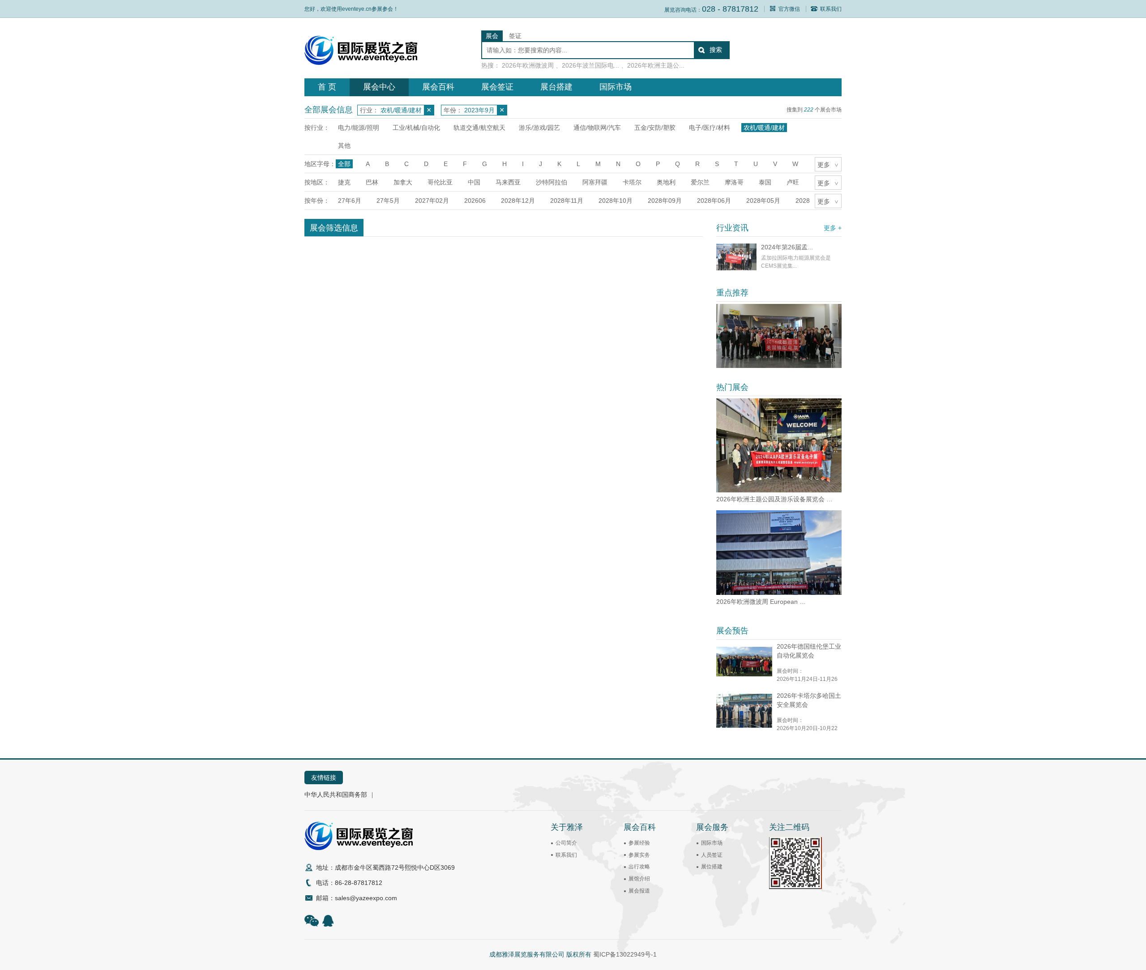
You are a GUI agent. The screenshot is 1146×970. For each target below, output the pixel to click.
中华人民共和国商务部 (335, 794)
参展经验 (639, 843)
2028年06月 (714, 200)
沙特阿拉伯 (551, 182)
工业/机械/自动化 (416, 127)
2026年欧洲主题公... (655, 65)
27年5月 (388, 200)
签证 (515, 35)
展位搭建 (712, 866)
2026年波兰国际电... (590, 65)
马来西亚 (508, 182)
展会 (492, 35)
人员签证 (712, 855)
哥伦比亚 (440, 182)
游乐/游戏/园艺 (539, 127)
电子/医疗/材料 (709, 127)
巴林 (372, 182)
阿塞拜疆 (594, 182)
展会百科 (438, 86)
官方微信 (789, 9)
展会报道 (639, 891)
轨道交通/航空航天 (479, 127)
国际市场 (615, 86)
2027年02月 (432, 200)
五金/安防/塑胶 (655, 127)
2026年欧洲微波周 (528, 65)
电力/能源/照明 (358, 127)
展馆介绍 (639, 879)
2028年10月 (616, 200)
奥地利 (666, 182)
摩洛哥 (734, 182)
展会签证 (497, 86)
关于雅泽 (567, 827)
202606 (475, 200)
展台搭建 (556, 86)
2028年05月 (763, 200)
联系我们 (831, 9)
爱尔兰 (700, 182)
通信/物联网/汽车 (597, 127)
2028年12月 (518, 200)
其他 (344, 145)
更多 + (833, 227)
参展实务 (639, 855)
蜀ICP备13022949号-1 (625, 954)
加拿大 (402, 182)
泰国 (765, 182)
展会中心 (379, 86)
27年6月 (349, 200)
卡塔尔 (632, 182)
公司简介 (566, 843)
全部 (344, 163)
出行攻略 (639, 866)
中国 (474, 182)
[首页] (360, 62)
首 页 (327, 86)
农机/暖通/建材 (764, 127)
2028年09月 (665, 200)
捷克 (344, 182)
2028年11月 (566, 200)
